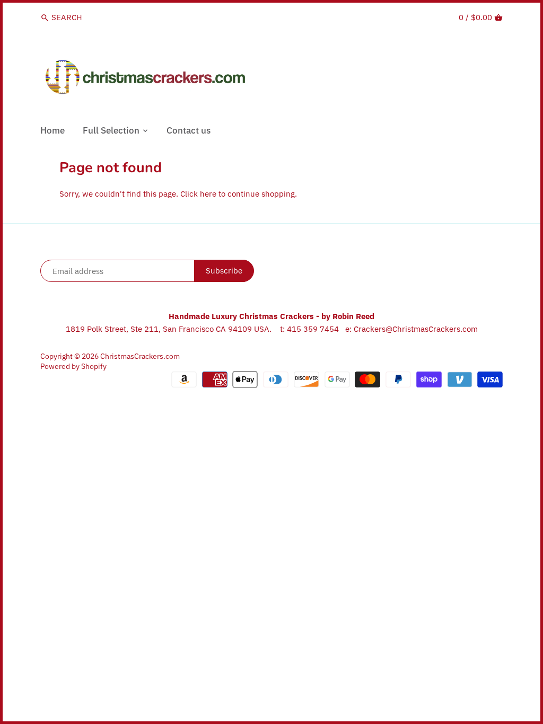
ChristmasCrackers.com (140, 356)
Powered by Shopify (73, 366)
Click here (198, 194)
